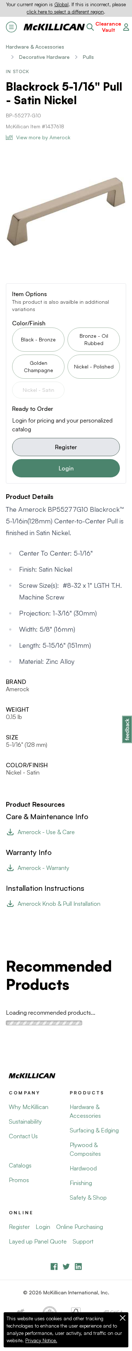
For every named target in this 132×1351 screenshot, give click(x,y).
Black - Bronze (38, 339)
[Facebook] (54, 1266)
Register (66, 447)
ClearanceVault (108, 27)
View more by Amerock (43, 137)
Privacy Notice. (41, 1340)
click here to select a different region (65, 12)
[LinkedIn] (78, 1266)
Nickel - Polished (94, 366)
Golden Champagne (38, 366)
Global (61, 4)
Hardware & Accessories (35, 46)
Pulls (88, 57)
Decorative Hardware (44, 57)
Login (66, 468)
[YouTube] (66, 1266)
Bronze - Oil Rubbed (94, 339)
